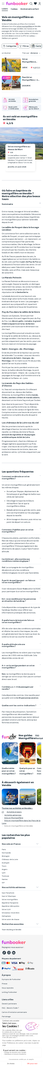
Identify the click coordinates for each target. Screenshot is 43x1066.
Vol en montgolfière (10, 899)
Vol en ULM (6, 909)
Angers (4, 869)
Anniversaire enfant (29, 9)
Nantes (5, 879)
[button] (35, 3)
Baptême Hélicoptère (10, 906)
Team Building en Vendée (11, 929)
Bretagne (5, 856)
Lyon (3, 873)
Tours (4, 866)
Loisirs (5, 8)
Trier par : (30, 53)
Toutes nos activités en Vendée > (17, 808)
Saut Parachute (8, 893)
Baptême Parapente (10, 903)
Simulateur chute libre (10, 913)
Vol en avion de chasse (10, 919)
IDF (3, 883)
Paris (4, 849)
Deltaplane (6, 916)
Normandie (6, 853)
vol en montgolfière (24, 26)
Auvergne (5, 863)
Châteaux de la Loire (10, 859)
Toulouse (5, 876)
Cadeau (14, 9)
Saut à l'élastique (9, 896)
